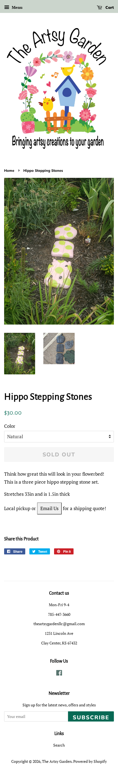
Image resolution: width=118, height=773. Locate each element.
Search (59, 745)
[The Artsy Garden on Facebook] (59, 673)
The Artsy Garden (57, 761)
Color (9, 426)
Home (9, 170)
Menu (17, 7)
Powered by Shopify (90, 761)
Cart (109, 7)
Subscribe (91, 717)
